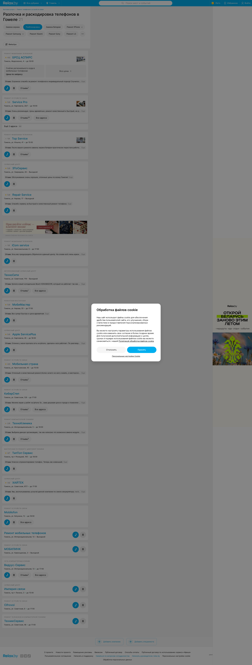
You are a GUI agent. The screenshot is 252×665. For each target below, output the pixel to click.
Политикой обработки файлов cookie (136, 341)
